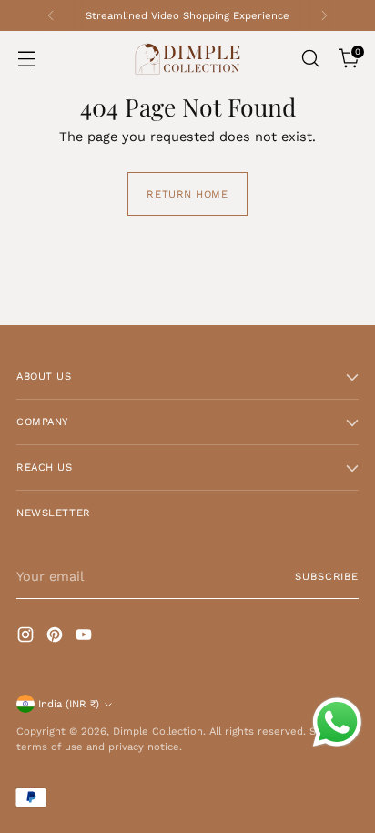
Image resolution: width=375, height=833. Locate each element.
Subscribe (327, 576)
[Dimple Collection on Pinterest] (56, 637)
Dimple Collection (158, 731)
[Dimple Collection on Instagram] (27, 637)
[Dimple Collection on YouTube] (85, 637)
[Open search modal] (310, 58)
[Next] (324, 15)
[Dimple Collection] (187, 58)
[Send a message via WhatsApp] (337, 722)
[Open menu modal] (26, 58)
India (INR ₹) (68, 703)
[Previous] (51, 15)
